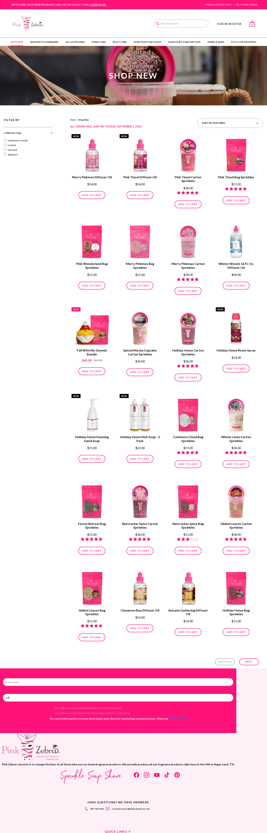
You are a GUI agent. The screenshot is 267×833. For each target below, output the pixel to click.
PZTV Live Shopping (243, 42)
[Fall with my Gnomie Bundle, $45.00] (92, 327)
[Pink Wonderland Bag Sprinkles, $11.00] (92, 240)
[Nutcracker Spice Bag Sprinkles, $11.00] (188, 500)
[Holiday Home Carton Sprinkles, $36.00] (188, 327)
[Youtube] (156, 775)
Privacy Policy (178, 718)
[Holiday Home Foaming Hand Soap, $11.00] (92, 414)
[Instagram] (146, 775)
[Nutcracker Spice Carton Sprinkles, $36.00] (140, 500)
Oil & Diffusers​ (75, 42)
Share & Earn (216, 42)
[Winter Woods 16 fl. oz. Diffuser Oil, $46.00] (236, 240)
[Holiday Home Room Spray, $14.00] (236, 327)
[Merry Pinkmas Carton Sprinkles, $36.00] (188, 240)
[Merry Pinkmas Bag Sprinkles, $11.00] (140, 240)
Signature (13, 154)
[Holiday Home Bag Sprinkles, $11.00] (236, 587)
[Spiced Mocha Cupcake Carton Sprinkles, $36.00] (140, 327)
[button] (28, 134)
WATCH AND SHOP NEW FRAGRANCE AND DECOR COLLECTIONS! (59, 4)
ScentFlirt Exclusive (147, 42)
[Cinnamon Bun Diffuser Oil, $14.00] (140, 587)
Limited (12, 145)
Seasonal (12, 149)
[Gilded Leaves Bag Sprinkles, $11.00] (92, 587)
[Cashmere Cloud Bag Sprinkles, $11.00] (188, 414)
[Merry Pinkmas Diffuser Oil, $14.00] (92, 154)
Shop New (17, 42)
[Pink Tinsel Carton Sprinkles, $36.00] (188, 154)
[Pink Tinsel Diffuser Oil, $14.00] (140, 154)
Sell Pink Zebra (247, 5)
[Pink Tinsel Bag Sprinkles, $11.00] (236, 154)
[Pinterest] (177, 775)
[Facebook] (136, 775)
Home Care (99, 42)
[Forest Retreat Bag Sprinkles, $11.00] (92, 500)
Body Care (120, 42)
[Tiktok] (167, 775)
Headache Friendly (18, 140)
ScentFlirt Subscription (184, 42)
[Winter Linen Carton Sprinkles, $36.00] (236, 414)
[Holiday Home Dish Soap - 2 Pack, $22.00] (140, 414)
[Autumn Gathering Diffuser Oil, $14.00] (188, 587)
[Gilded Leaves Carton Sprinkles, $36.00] (236, 500)
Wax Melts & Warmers (44, 42)
